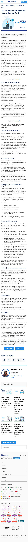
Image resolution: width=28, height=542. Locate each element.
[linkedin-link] (23, 455)
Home (2, 5)
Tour (3, 462)
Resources (4, 468)
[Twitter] (14, 360)
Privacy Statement (4, 536)
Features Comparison (6, 474)
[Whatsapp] (19, 360)
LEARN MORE (9, 348)
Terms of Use (11, 536)
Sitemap (24, 535)
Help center (4, 458)
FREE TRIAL (19, 348)
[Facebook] (9, 360)
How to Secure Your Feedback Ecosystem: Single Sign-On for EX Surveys (6, 401)
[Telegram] (23, 360)
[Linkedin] (4, 360)
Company (4, 480)
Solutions (4, 477)
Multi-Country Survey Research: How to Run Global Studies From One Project (6, 428)
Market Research (10, 5)
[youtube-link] (25, 455)
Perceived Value (17, 79)
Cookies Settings (17, 536)
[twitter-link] (20, 455)
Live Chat (10, 458)
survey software (11, 340)
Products (4, 465)
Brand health (17, 121)
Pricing (3, 471)
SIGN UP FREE (23, 1)
